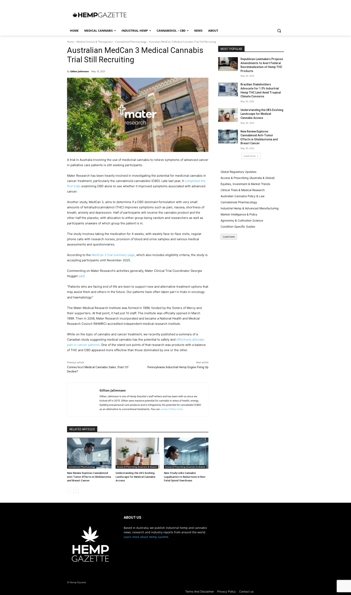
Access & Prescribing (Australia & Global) (137, 466)
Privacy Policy (226, 591)
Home (70, 41)
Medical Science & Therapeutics (95, 41)
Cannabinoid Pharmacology (130, 41)
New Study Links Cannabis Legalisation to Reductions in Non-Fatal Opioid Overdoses (185, 476)
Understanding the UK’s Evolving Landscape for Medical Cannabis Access (135, 476)
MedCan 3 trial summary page (113, 255)
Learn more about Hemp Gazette (146, 537)
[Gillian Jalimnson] (83, 399)
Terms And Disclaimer (199, 591)
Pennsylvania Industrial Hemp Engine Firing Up (177, 367)
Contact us (246, 591)
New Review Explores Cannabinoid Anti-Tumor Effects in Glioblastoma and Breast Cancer (89, 476)
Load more (250, 156)
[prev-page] (69, 490)
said (81, 276)
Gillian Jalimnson (79, 71)
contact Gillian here (171, 409)
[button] (279, 31)
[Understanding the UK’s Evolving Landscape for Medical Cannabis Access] (138, 453)
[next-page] (76, 490)
